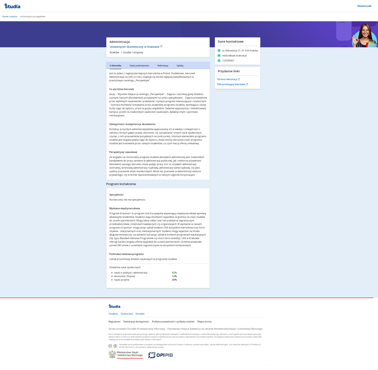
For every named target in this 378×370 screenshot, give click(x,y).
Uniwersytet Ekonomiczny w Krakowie (135, 46)
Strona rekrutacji (227, 79)
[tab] (115, 65)
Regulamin (114, 321)
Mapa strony (204, 321)
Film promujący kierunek (231, 84)
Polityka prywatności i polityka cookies (173, 321)
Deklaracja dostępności (136, 321)
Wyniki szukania (9, 16)
